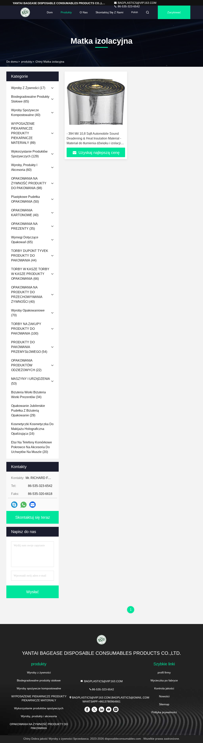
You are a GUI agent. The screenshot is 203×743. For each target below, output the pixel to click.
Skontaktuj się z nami (109, 12)
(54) (29, 347)
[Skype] (14, 504)
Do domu (12, 61)
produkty (26, 61)
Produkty (66, 12)
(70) (28, 313)
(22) (26, 365)
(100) (26, 328)
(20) (31, 447)
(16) (32, 428)
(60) (24, 167)
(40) (25, 112)
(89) (23, 133)
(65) (30, 99)
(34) (28, 395)
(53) (30, 381)
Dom (50, 12)
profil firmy (164, 672)
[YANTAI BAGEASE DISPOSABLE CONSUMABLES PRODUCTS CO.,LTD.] (25, 12)
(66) (30, 273)
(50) (25, 199)
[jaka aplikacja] (23, 505)
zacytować (174, 12)
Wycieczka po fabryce (164, 680)
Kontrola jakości (164, 688)
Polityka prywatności (164, 712)
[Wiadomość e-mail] (32, 504)
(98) (28, 183)
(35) (24, 226)
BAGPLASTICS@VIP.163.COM (137, 2)
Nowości (164, 696)
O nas (84, 12)
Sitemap (164, 704)
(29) (28, 410)
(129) (29, 154)
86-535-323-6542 (103, 689)
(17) (28, 88)
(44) (29, 255)
